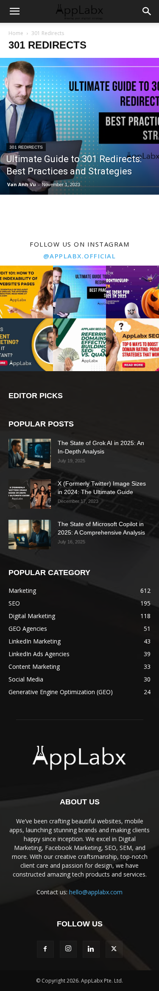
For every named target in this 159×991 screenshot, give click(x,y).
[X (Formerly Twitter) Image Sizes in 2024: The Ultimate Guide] (29, 494)
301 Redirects (26, 147)
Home (15, 33)
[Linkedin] (91, 949)
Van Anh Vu (21, 184)
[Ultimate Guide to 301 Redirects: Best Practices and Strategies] (79, 126)
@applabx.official (79, 256)
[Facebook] (45, 949)
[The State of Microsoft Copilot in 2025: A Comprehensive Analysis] (29, 534)
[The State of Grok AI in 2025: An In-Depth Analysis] (29, 453)
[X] (114, 949)
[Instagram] (68, 949)
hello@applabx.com (96, 892)
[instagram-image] (26, 292)
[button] (14, 11)
